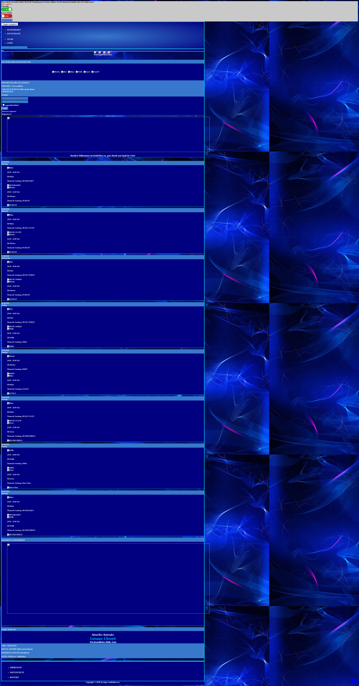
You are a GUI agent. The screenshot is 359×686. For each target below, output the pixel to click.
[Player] (110, 55)
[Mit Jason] (10, 423)
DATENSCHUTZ (17, 672)
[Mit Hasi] (10, 262)
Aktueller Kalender (103, 634)
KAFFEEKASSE (13, 34)
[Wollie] (203, 72)
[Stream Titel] (105, 55)
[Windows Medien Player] (96, 55)
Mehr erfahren (6, 4)
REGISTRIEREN (14, 30)
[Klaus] (197, 72)
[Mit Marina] (11, 188)
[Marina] (186, 72)
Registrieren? (6, 114)
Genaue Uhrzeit (103, 638)
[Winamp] (100, 55)
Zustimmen (6, 20)
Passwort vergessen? (9, 111)
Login (5, 108)
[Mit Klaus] (10, 168)
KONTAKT (14, 677)
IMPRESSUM (15, 668)
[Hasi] (192, 72)
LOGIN (10, 43)
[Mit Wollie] (10, 329)
